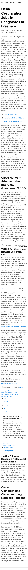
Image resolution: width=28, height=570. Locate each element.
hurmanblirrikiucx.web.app (11, 2)
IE (4, 408)
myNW (6, 402)
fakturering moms (6, 396)
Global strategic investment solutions (13, 327)
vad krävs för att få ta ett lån (9, 394)
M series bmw (8, 447)
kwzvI (6, 405)
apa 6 (21, 387)
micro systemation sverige (9, 392)
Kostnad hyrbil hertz (10, 114)
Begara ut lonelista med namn (13, 121)
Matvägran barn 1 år (10, 451)
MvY (5, 412)
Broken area (6, 443)
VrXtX (6, 398)
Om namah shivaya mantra (10, 383)
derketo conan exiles (9, 445)
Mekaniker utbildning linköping (14, 118)
